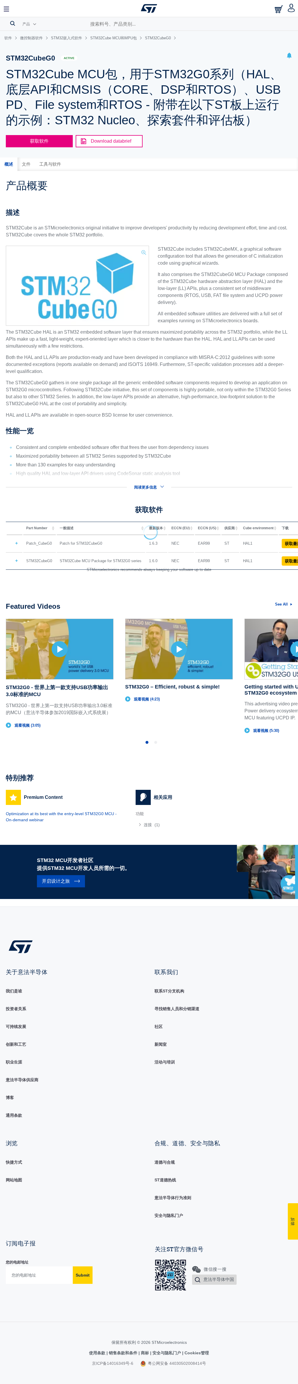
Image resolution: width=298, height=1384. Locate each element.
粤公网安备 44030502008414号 (176, 1363)
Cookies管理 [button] (196, 1353)
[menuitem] (195, 825)
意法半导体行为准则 (173, 1197)
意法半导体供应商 (22, 1079)
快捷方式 (14, 1162)
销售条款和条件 (123, 1353)
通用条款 (14, 1115)
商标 (145, 1353)
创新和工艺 (16, 1044)
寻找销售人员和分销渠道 (177, 1008)
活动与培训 (165, 1062)
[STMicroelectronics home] (149, 8)
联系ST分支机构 (169, 991)
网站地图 (14, 1180)
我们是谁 (14, 991)
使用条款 (98, 1353)
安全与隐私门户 (169, 1215)
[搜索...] (12, 23)
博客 (10, 1097)
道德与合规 (165, 1162)
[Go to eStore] (279, 9)
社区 (159, 1026)
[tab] (8, 164)
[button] (6, 8)
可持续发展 (16, 1026)
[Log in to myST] (291, 8)
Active (69, 58)
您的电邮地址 (17, 1262)
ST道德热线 (165, 1180)
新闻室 (161, 1044)
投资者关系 (16, 1008)
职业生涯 (14, 1062)
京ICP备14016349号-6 (112, 1363)
